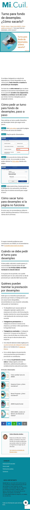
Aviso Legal (6, 466)
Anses (7, 26)
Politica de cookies (8, 468)
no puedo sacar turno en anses (13, 245)
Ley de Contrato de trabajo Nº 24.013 (15, 345)
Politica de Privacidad (9, 463)
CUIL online (15, 161)
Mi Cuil (3, 26)
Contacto (5, 471)
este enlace (13, 128)
